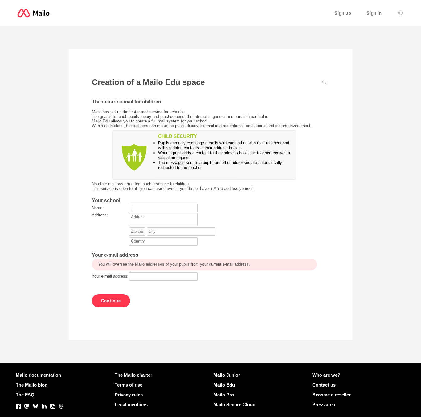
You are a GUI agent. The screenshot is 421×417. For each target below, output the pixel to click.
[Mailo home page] (33, 13)
